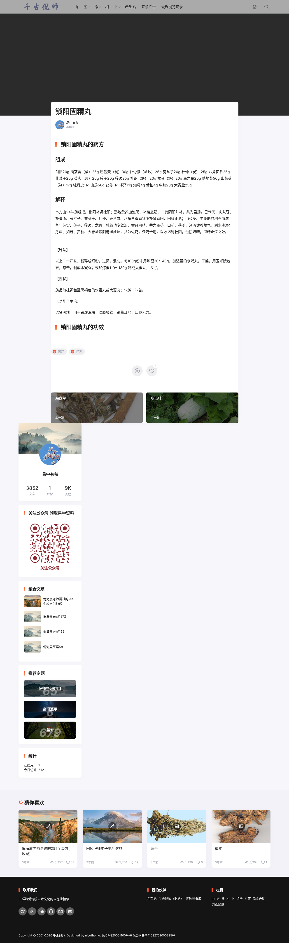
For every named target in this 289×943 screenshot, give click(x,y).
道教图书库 (193, 898)
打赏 (248, 898)
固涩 (61, 351)
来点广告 (148, 7)
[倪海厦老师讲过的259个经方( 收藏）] (50, 601)
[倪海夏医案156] (50, 631)
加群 (239, 898)
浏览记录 (218, 904)
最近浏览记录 (172, 7)
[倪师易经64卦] (50, 688)
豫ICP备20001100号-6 (117, 935)
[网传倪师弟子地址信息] (112, 826)
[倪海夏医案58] (50, 647)
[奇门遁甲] (50, 709)
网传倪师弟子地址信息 (104, 848)
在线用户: (31, 765)
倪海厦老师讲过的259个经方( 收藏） (46, 851)
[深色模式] (255, 7)
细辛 (154, 848)
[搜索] (266, 7)
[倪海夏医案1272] (50, 616)
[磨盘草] (97, 408)
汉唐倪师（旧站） (171, 898)
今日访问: (31, 770)
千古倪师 (59, 935)
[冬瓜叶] (192, 408)
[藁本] (241, 826)
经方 (79, 351)
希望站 (130, 7)
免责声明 (259, 898)
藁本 (218, 848)
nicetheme (92, 935)
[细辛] (176, 826)
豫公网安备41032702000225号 (154, 935)
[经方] (50, 730)
